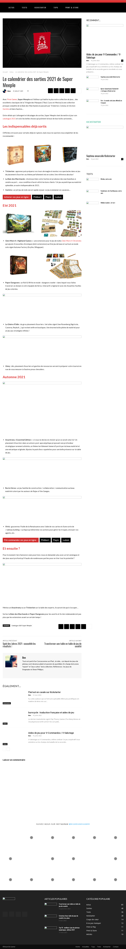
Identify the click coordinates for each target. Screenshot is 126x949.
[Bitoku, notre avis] (92, 182)
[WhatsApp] (67, 90)
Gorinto (6, 109)
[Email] (73, 90)
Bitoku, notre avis (106, 179)
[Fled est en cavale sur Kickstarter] (14, 697)
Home (78, 947)
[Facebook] (50, 90)
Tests (24, 7)
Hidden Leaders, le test (108, 203)
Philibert (37, 197)
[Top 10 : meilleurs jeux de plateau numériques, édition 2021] (51, 931)
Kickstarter (40, 7)
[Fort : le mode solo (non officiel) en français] (92, 103)
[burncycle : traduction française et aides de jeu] (14, 717)
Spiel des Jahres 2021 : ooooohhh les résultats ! (19, 645)
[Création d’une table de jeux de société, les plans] (51, 919)
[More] (78, 90)
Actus (11, 7)
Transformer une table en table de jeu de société (62, 645)
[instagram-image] (10, 837)
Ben (9, 91)
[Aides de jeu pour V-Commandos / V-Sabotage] (14, 738)
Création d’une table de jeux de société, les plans (68, 917)
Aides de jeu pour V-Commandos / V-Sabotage (51, 733)
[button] (121, 8)
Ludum (58, 197)
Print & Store (72, 7)
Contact (115, 947)
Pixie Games (12, 99)
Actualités (85, 947)
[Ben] (5, 91)
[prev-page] (4, 749)
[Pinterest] (61, 90)
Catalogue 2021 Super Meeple (22, 625)
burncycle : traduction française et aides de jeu (51, 712)
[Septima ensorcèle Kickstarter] (92, 80)
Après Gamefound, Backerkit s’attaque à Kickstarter (109, 90)
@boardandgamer (79, 824)
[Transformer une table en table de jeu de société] (51, 907)
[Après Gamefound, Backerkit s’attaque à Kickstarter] (92, 92)
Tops (56, 7)
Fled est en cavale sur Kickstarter (44, 692)
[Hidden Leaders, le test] (92, 206)
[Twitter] (56, 90)
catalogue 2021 (9, 118)
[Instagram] (27, 673)
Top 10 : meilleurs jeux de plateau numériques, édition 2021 (69, 929)
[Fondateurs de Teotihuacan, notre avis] (92, 194)
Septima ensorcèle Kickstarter (110, 77)
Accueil (5, 72)
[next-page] (8, 749)
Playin (48, 197)
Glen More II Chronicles (71, 241)
